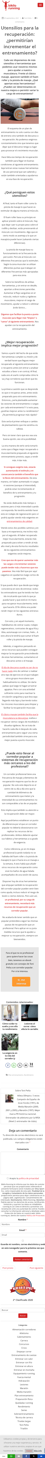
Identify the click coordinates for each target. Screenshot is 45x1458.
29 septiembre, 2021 (11, 18)
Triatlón (24, 1428)
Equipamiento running (24, 1373)
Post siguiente (36, 1268)
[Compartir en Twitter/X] (20, 1065)
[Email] (18, 1456)
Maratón (24, 1388)
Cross (24, 1348)
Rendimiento (29, 1075)
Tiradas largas (24, 1421)
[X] (34, 1456)
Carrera (24, 1340)
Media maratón (24, 1391)
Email (22, 1230)
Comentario (23, 1149)
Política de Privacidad (35, 1215)
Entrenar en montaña (24, 1370)
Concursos (24, 1344)
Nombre (23, 1219)
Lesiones (24, 1384)
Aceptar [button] (29, 1451)
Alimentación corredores (24, 1329)
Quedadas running (24, 1403)
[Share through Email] (26, 1065)
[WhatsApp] (11, 1456)
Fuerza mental (24, 1377)
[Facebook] (26, 1456)
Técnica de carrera (24, 1417)
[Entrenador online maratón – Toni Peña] (11, 5)
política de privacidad (29, 1178)
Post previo (7, 1268)
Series (24, 1410)
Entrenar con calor (24, 1359)
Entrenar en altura (24, 1366)
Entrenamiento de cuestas (24, 1355)
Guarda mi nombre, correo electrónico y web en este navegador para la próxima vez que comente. (23, 1248)
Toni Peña (24, 1425)
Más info (38, 1450)
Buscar (23, 1315)
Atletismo (24, 1333)
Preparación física (24, 1399)
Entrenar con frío (24, 1362)
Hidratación (24, 1380)
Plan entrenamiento (15, 1075)
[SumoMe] (41, 1456)
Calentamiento (24, 1336)
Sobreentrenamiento (24, 1414)
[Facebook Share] (8, 1065)
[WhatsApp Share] (14, 1065)
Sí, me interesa (21, 981)
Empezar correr (24, 1351)
